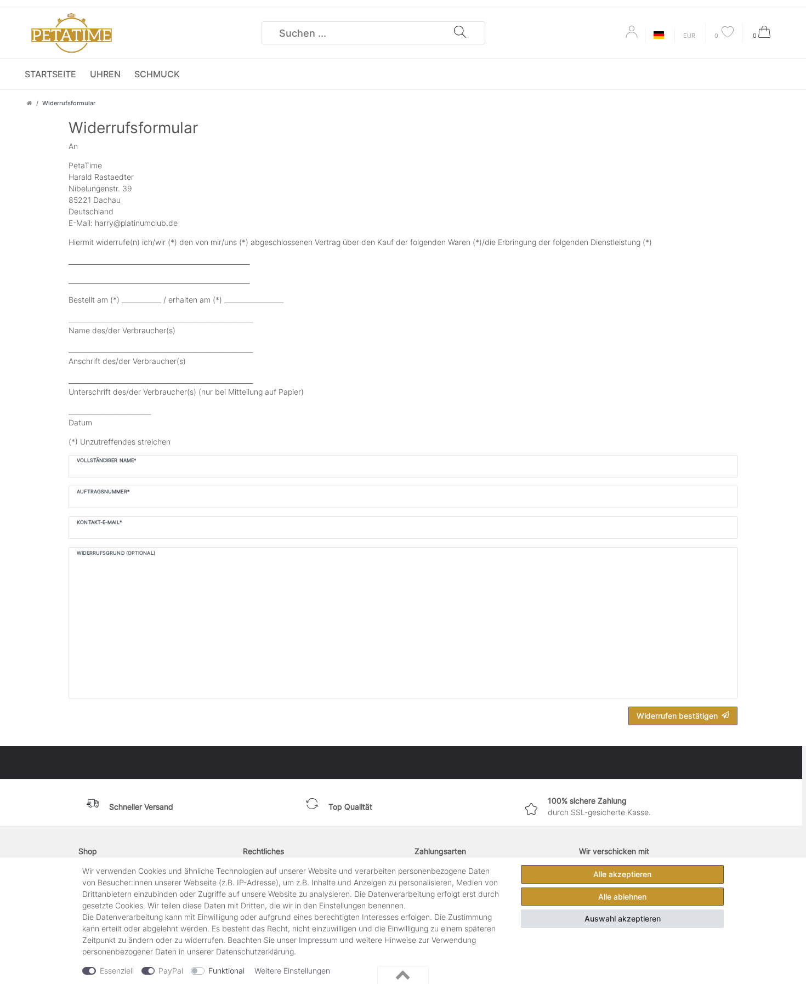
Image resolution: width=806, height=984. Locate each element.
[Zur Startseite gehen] (29, 103)
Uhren (105, 74)
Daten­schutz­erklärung (255, 951)
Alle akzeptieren (622, 874)
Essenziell (117, 970)
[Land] (658, 36)
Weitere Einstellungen (292, 970)
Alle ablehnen (622, 896)
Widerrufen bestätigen (677, 715)
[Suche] (460, 33)
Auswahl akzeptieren (622, 918)
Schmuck (157, 74)
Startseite (50, 74)
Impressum (318, 940)
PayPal (170, 970)
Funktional (226, 970)
